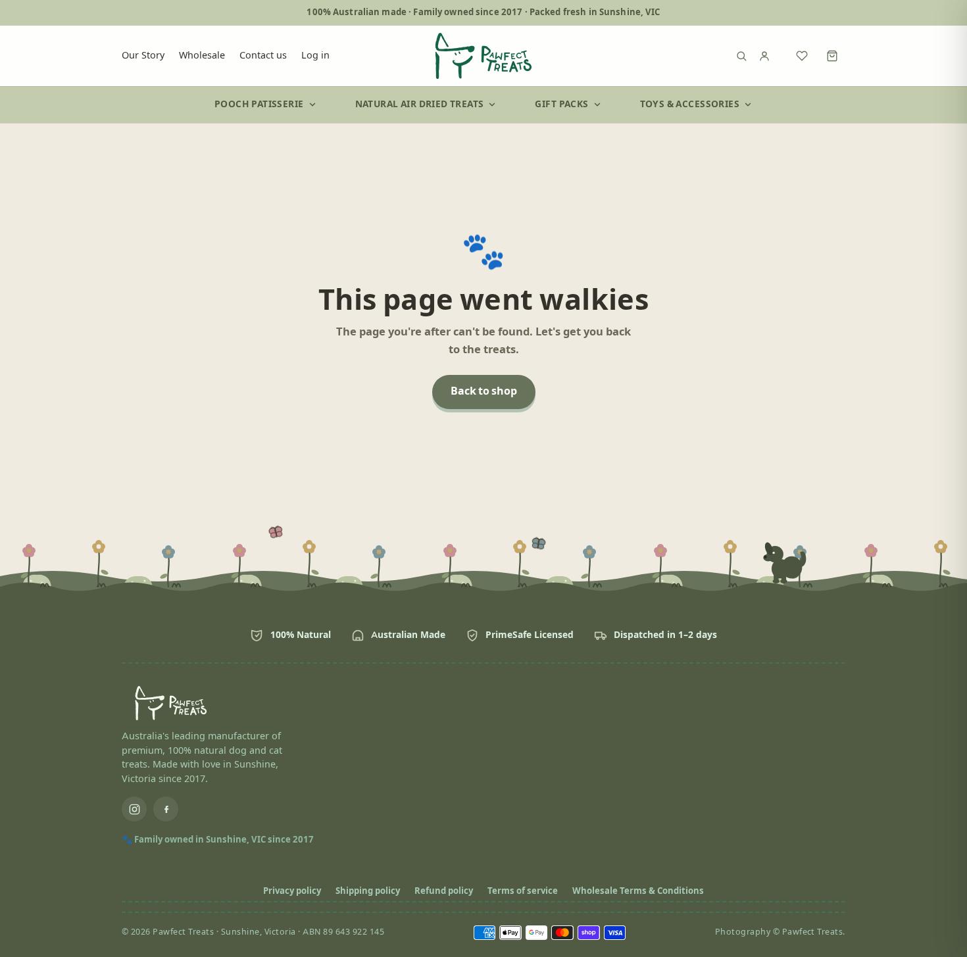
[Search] (741, 56)
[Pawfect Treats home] (483, 56)
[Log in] (771, 56)
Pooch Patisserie (259, 104)
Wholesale (202, 55)
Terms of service (522, 891)
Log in (315, 55)
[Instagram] (134, 809)
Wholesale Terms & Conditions (638, 891)
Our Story (143, 55)
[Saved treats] (802, 56)
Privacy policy (292, 891)
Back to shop (484, 391)
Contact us (263, 55)
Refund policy (443, 891)
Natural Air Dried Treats (419, 104)
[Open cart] (832, 56)
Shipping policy (367, 891)
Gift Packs (561, 104)
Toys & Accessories (689, 104)
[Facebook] (165, 809)
